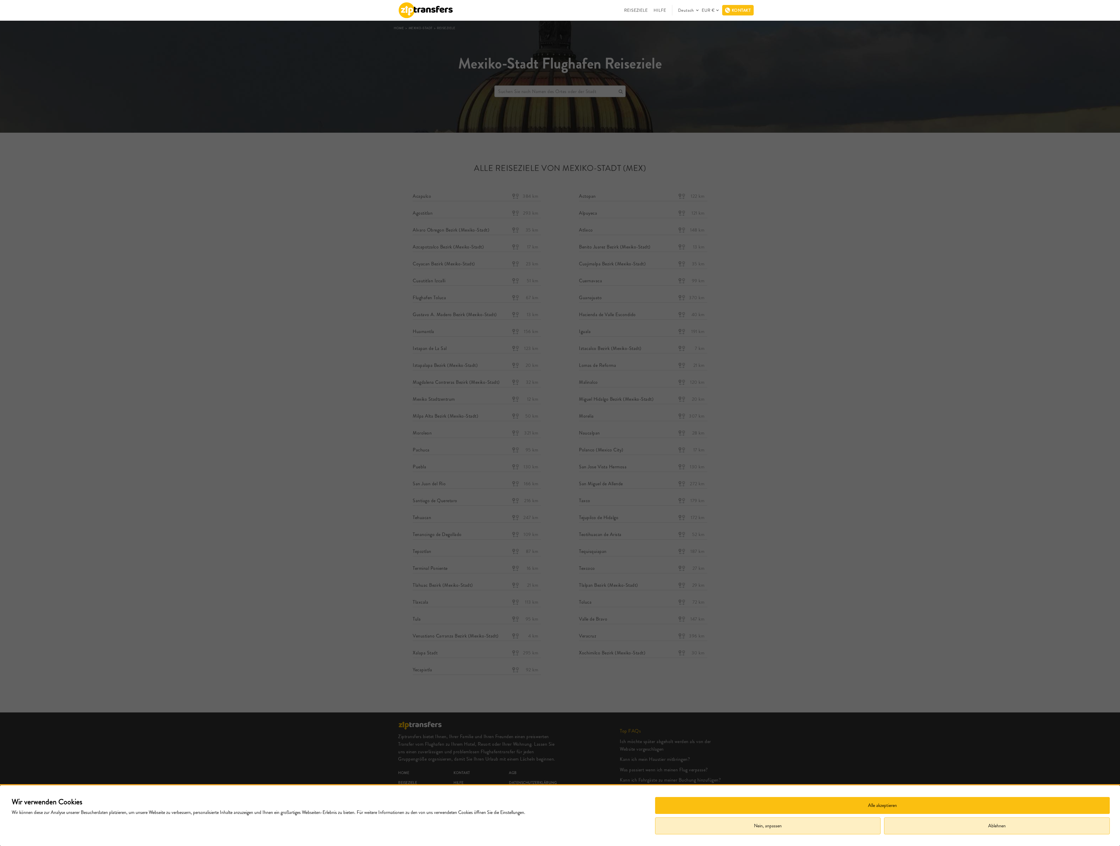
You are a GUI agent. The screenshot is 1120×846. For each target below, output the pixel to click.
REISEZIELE (636, 10)
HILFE (660, 10)
